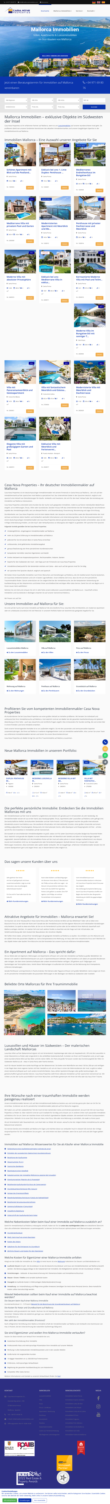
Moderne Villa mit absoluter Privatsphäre (19, 278)
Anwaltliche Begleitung (15, 1211)
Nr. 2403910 (10, 297)
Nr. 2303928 (10, 240)
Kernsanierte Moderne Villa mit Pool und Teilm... (89, 278)
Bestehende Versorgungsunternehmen (21, 1202)
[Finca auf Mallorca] (89, 631)
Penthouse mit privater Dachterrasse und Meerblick (88, 226)
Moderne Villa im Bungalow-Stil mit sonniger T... (85, 333)
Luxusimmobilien (64, 126)
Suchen (94, 107)
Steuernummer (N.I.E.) (15, 1162)
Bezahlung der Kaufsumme (17, 1158)
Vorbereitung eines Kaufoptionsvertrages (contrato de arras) (29, 1149)
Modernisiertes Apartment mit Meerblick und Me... (54, 226)
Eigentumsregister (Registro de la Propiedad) (23, 1180)
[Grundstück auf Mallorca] (89, 669)
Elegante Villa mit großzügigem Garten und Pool (20, 446)
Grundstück (43, 1419)
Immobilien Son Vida (72, 1431)
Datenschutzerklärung (56, 1496)
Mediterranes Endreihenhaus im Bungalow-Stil (85, 172)
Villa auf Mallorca (48, 648)
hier (58, 1376)
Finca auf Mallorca (83, 648)
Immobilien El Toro (71, 1415)
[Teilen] (105, 762)
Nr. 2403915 (10, 467)
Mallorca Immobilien (62, 11)
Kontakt (90, 11)
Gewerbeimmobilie (45, 1427)
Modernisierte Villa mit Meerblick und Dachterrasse (88, 390)
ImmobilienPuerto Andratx (57, 1019)
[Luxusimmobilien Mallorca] (20, 631)
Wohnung (61, 1261)
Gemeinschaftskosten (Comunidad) (20, 1206)
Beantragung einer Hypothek (17, 1171)
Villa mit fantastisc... (90, 779)
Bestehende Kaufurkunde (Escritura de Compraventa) (26, 1184)
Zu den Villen (48, 652)
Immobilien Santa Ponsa (73, 1396)
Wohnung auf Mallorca (16, 686)
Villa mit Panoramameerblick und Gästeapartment (20, 390)
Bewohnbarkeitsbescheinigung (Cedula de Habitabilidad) (27, 1198)
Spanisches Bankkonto (15, 1166)
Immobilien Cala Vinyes (73, 1407)
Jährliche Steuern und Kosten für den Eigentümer (25, 1251)
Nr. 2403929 (80, 410)
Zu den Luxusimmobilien (18, 652)
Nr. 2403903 (80, 354)
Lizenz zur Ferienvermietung (49, 1431)
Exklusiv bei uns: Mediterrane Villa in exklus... (51, 279)
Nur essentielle (39, 1500)
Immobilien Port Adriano (73, 1423)
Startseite (45, 11)
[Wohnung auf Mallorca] (20, 669)
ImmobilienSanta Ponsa (14, 996)
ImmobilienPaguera (57, 996)
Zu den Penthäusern (51, 691)
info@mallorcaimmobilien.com (29, 2)
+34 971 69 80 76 (10, 2)
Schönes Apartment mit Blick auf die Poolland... (19, 171)
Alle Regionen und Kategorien (49, 1435)
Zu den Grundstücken (86, 691)
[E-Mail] (105, 748)
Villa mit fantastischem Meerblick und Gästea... (53, 389)
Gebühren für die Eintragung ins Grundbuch (23, 1247)
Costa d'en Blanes (14, 397)
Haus (41, 1404)
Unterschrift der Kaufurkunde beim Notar (22, 1215)
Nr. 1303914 (80, 243)
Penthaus (42, 1415)
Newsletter (45, 2)
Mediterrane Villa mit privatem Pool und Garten (20, 225)
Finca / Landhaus (45, 1407)
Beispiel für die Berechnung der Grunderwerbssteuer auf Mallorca (55, 1304)
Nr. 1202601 (45, 187)
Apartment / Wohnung (47, 1411)
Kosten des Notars (14, 1242)
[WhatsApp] (105, 755)
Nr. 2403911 (45, 300)
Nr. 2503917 (45, 467)
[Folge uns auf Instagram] (98, 1406)
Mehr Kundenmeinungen (18, 901)
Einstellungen (25, 1500)
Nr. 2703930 (45, 405)
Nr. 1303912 (45, 243)
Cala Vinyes (81, 340)
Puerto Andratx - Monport (51, 453)
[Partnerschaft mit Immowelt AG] (64, 1463)
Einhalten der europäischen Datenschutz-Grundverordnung (29, 1153)
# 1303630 (9, 786)
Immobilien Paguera (72, 1419)
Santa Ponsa (12, 176)
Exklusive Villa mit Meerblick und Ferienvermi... (50, 446)
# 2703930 (87, 786)
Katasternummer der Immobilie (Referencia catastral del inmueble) (31, 1175)
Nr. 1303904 (80, 190)
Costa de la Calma (48, 394)
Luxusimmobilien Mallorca (17, 648)
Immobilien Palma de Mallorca (75, 1435)
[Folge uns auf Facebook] (98, 1398)
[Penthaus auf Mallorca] (55, 669)
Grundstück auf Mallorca (86, 686)
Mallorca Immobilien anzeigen (55, 56)
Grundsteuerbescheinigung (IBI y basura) (22, 1189)
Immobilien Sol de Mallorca (74, 1427)
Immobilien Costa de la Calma (75, 1411)
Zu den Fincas (83, 652)
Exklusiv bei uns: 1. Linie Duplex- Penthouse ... (53, 171)
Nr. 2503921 (10, 410)
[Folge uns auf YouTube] (98, 1414)
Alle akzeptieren (10, 1500)
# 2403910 (61, 786)
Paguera (10, 784)
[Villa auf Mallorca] (55, 631)
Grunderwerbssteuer (15, 1233)
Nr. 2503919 (80, 297)
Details (30, 188)
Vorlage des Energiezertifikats (18, 1193)
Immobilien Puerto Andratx (74, 1400)
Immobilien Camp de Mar (74, 1404)
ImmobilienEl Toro (87, 996)
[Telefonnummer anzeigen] (105, 742)
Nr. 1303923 (10, 187)
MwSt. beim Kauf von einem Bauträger (21, 1237)
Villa (38, 1261)
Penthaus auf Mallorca (50, 686)
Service (79, 11)
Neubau (42, 1423)
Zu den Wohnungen (16, 691)
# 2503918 (35, 786)
